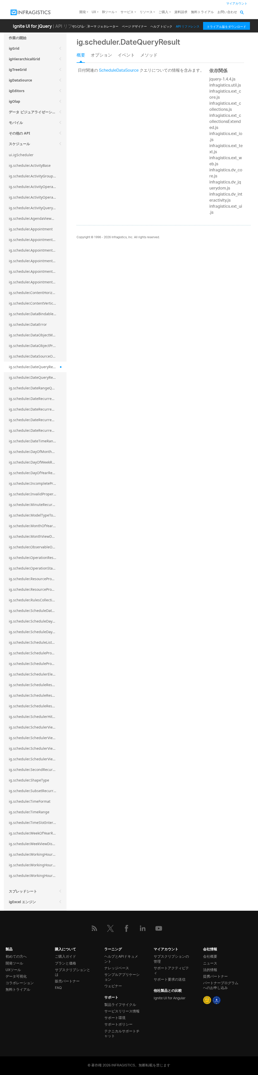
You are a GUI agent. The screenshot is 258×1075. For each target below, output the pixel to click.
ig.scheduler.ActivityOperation (34, 186)
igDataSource (20, 80)
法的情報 (210, 969)
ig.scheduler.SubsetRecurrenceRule (38, 790)
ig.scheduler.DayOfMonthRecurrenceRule (38, 451)
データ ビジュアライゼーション (34, 112)
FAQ (58, 987)
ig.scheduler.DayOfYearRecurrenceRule (38, 472)
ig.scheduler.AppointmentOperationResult (38, 239)
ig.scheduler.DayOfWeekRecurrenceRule (38, 462)
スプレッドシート (23, 891)
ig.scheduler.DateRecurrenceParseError (38, 419)
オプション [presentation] (101, 55)
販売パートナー (67, 981)
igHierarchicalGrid (24, 59)
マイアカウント (236, 3)
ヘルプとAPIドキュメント (121, 958)
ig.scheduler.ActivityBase (30, 165)
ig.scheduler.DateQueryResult (34, 366)
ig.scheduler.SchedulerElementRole (38, 674)
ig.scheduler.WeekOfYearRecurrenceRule (38, 833)
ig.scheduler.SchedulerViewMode (37, 727)
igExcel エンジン (22, 901)
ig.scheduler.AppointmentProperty (38, 250)
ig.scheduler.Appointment (31, 229)
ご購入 (163, 12)
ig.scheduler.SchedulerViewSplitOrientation (38, 748)
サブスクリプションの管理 (171, 958)
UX (94, 12)
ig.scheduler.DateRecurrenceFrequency (38, 409)
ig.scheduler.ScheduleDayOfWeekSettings (38, 621)
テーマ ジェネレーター (102, 25)
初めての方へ (16, 956)
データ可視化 (16, 976)
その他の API (19, 133)
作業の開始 (17, 37)
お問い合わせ (227, 12)
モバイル (16, 122)
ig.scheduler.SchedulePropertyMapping (38, 653)
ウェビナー (113, 985)
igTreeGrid (18, 69)
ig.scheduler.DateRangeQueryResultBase (38, 388)
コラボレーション (20, 982)
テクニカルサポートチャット (122, 1033)
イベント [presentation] (126, 55)
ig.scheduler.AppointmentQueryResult (38, 282)
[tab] (84, 57)
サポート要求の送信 (169, 979)
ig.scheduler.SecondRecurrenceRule (38, 769)
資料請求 (180, 12)
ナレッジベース (116, 967)
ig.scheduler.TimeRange (29, 812)
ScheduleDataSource (119, 71)
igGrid (14, 48)
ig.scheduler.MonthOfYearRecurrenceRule (38, 525)
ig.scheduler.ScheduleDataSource (37, 610)
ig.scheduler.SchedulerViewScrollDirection (38, 737)
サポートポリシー (118, 1024)
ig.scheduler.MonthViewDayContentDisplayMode (38, 536)
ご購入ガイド (65, 956)
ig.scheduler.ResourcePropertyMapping (38, 578)
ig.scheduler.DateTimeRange (33, 441)
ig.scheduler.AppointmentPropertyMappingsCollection (38, 271)
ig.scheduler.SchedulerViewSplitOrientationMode (38, 759)
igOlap (14, 101)
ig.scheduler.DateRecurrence (33, 398)
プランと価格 (65, 963)
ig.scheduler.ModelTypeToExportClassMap (38, 515)
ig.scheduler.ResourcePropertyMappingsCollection (38, 589)
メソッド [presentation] (148, 55)
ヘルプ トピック (161, 25)
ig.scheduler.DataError (28, 324)
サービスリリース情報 (122, 1011)
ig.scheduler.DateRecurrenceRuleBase (38, 430)
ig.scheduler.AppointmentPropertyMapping (38, 260)
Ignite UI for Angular (169, 998)
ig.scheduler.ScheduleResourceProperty (38, 706)
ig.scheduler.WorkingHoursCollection (38, 854)
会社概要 (210, 956)
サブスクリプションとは (72, 971)
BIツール (108, 12)
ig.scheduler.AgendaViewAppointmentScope (38, 218)
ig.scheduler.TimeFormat (29, 801)
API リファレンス (188, 25)
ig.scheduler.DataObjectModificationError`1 (38, 335)
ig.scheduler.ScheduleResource (35, 684)
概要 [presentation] (81, 55)
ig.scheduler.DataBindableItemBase (38, 313)
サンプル (78, 25)
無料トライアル (202, 12)
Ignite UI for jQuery (32, 26)
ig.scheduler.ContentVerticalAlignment (38, 303)
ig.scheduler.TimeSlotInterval (33, 822)
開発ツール (14, 963)
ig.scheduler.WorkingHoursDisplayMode (38, 865)
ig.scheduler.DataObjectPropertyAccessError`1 (38, 345)
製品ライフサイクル (120, 1004)
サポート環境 (114, 1017)
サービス (127, 12)
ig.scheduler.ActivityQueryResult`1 (38, 207)
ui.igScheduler (21, 154)
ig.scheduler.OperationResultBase (37, 557)
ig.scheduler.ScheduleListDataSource (38, 642)
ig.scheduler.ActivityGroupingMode (38, 176)
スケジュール (19, 143)
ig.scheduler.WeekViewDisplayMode (38, 843)
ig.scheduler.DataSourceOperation (38, 356)
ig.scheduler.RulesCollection (32, 600)
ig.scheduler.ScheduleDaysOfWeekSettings (38, 631)
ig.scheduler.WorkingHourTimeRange (38, 875)
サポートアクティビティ (171, 970)
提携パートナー (215, 976)
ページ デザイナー (134, 25)
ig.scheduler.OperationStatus (33, 568)
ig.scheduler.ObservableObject (35, 547)
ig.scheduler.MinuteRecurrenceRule (38, 504)
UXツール (13, 969)
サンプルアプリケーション (122, 976)
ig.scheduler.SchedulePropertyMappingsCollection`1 (38, 663)
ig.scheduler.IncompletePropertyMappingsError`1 (38, 483)
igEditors (16, 90)
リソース (146, 12)
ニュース (210, 963)
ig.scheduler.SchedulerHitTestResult (38, 716)
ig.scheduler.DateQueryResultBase (38, 377)
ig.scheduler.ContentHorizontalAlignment (38, 292)
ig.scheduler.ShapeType (29, 780)
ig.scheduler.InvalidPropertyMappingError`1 (38, 494)
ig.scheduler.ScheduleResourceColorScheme (38, 695)
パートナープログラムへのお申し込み (220, 984)
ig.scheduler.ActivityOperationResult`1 (38, 197)
